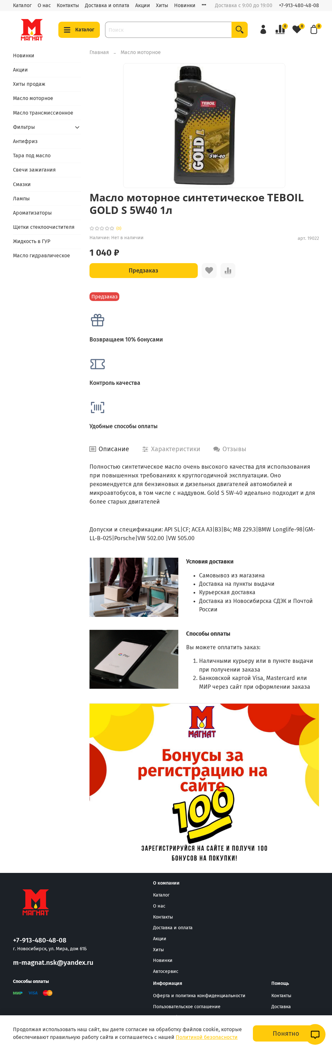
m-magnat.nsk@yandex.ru (53, 963)
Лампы (21, 198)
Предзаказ (143, 270)
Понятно (286, 1033)
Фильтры (24, 127)
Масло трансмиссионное (43, 113)
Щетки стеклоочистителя (44, 227)
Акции (142, 5)
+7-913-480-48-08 (299, 5)
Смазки (22, 184)
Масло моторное (141, 52)
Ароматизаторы (32, 213)
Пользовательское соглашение (186, 1006)
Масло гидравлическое (41, 255)
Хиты (162, 5)
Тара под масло (32, 155)
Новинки (185, 5)
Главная (99, 52)
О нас (44, 5)
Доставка (281, 1006)
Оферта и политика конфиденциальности (199, 995)
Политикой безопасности (207, 1037)
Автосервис (165, 971)
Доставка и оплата (107, 5)
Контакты (68, 5)
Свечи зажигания (34, 170)
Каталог (22, 5)
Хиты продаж (29, 84)
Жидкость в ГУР (31, 241)
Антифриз (25, 141)
